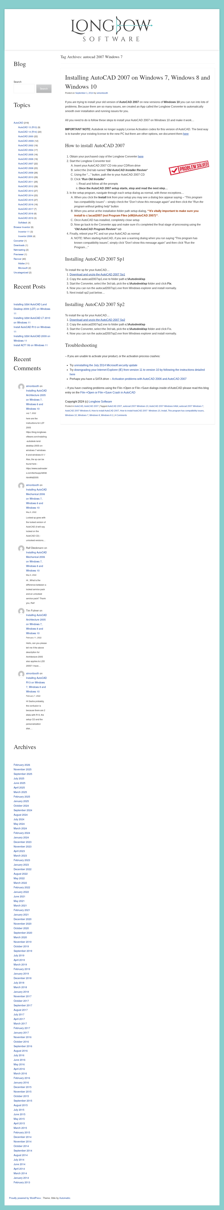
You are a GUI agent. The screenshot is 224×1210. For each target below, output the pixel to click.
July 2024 (19, 819)
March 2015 (20, 1128)
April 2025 (19, 787)
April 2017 (19, 1019)
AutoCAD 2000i (26, 140)
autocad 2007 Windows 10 (135, 406)
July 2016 (19, 1055)
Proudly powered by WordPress (25, 1198)
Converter (18, 240)
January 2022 (21, 892)
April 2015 (19, 1123)
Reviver (17, 258)
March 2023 (20, 855)
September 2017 (23, 1005)
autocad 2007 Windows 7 (191, 406)
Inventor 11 (24, 231)
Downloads (19, 245)
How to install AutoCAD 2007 (105, 411)
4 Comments (121, 415)
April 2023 (19, 851)
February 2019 (22, 969)
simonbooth (102, 93)
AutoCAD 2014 (25, 195)
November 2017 (22, 996)
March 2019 (20, 964)
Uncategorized (21, 272)
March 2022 (20, 882)
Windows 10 (71, 415)
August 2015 (21, 1105)
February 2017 (22, 1028)
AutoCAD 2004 (25, 150)
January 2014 (21, 1177)
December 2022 (22, 869)
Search (18, 81)
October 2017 (21, 1000)
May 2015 (19, 1118)
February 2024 (22, 833)
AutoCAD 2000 (25, 136)
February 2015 (22, 1132)
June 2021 (19, 896)
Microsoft (23, 268)
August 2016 (21, 1050)
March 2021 (20, 905)
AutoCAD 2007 (91, 406)
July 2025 (19, 778)
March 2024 (20, 828)
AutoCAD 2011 (25, 181)
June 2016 (19, 1059)
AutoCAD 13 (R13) (27, 127)
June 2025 (19, 783)
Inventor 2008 (25, 236)
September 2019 (23, 951)
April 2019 (19, 960)
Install (164, 411)
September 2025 (23, 774)
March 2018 (20, 987)
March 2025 (20, 792)
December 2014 (22, 1137)
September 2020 (23, 932)
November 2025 (22, 769)
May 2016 (19, 1064)
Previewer (19, 254)
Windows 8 (94, 415)
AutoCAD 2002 (25, 145)
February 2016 (22, 1078)
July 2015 (19, 1109)
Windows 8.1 (107, 415)
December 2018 (22, 978)
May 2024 (19, 823)
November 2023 (22, 846)
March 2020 (20, 937)
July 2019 (19, 955)
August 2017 (21, 1010)
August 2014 (21, 1155)
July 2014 (19, 1159)
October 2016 (21, 1041)
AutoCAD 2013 (25, 190)
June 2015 (19, 1114)
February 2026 (22, 764)
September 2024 (23, 810)
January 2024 (21, 837)
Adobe (21, 263)
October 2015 (21, 1096)
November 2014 (22, 1141)
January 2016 (21, 1082)
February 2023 (22, 860)
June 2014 (19, 1164)
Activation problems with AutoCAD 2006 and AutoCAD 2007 (149, 378)
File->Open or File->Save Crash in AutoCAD (107, 392)
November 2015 (22, 1091)
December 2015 (22, 1087)
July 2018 (19, 982)
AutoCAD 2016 (25, 204)
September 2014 (23, 1150)
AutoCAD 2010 (25, 177)
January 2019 (21, 973)
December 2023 (22, 842)
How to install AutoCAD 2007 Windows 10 (140, 411)
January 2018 (21, 991)
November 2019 (22, 941)
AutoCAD (78, 406)
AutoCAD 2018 (25, 213)
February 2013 (22, 1182)
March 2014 (20, 1173)
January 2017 (21, 1032)
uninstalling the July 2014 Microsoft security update (105, 365)
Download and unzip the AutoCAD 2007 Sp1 (97, 274)
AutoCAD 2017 (25, 209)
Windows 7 (83, 415)
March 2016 (20, 1073)
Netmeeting (19, 249)
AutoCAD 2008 (25, 168)
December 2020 (22, 919)
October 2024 (21, 805)
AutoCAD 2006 (25, 159)
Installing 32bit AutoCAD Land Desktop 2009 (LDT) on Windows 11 (32, 308)
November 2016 (22, 1037)
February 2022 (22, 887)
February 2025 (22, 796)
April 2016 (19, 1069)
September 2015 (23, 1100)
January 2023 (21, 864)
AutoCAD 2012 (25, 186)
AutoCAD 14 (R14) (27, 131)
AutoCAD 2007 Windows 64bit (163, 406)
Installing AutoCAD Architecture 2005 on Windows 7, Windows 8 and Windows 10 (36, 399)
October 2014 (21, 1146)
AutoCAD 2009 (25, 172)
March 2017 (20, 1023)
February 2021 (22, 910)
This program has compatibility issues (186, 411)
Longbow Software (100, 401)
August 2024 (21, 814)
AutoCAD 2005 (25, 154)
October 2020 (21, 928)
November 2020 (22, 923)
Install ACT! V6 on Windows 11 (31, 345)
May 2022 (19, 878)
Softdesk (22, 222)
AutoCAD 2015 (25, 199)
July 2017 (19, 1014)
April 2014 (19, 1168)
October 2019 (21, 946)
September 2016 (23, 1046)
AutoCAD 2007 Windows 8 (77, 411)
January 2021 (21, 914)
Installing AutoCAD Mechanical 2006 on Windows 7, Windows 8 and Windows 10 (36, 498)
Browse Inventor (22, 227)
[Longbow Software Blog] (112, 29)
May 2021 (19, 901)
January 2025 (21, 801)
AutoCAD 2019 (25, 218)
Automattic (64, 1198)
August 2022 (21, 873)
